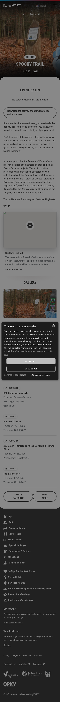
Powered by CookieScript (15, 375)
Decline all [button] (31, 368)
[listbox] (53, 325)
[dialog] (29, 351)
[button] (40, 375)
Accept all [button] (31, 361)
